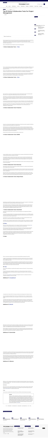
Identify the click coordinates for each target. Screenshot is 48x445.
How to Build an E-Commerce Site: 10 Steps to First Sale (21, 428)
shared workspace (7, 388)
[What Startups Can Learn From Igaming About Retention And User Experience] (7, 415)
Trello (18, 46)
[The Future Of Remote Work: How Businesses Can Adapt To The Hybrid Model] (26, 432)
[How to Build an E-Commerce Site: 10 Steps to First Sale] (15, 429)
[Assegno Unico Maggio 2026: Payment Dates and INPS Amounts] (36, 34)
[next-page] (4, 422)
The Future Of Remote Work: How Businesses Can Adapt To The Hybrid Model (31, 431)
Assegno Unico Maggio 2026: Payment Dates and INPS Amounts (41, 34)
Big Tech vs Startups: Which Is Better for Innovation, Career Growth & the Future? (23, 419)
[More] (45, 14)
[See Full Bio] (20, 402)
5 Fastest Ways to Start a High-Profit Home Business (31, 428)
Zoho (18, 77)
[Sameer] (3, 14)
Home (3, 7)
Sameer (6, 14)
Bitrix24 (11, 304)
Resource (5, 7)
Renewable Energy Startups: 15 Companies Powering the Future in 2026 (32, 419)
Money (35, 24)
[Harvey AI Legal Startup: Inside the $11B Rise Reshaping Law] (15, 415)
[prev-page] (3, 422)
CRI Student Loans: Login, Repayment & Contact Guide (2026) (41, 31)
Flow (5, 266)
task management (9, 274)
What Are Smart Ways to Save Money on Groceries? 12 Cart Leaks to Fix (41, 28)
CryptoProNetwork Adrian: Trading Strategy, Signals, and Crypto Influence (39, 25)
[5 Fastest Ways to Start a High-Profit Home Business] (26, 429)
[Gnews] (42, 4)
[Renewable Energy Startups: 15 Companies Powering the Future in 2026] (32, 415)
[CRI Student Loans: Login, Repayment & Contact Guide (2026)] (36, 31)
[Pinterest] (40, 4)
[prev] (43, 2)
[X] (41, 4)
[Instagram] (38, 4)
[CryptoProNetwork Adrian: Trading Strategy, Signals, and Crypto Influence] (39, 21)
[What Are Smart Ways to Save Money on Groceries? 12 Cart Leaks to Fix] (36, 28)
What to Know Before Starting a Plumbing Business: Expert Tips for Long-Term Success (21, 432)
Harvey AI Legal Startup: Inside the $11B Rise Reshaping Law (15, 419)
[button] (44, 4)
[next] (44, 2)
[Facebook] (37, 4)
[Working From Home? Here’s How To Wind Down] (26, 435)
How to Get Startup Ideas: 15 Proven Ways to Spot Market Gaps (40, 419)
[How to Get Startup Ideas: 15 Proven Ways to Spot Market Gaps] (41, 415)
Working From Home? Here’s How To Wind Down (31, 434)
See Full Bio (18, 402)
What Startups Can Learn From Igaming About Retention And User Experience (6, 419)
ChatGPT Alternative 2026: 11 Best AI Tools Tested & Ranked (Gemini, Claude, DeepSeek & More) (17, 2)
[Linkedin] (39, 4)
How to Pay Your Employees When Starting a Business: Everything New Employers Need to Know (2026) (21, 435)
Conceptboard (12, 277)
